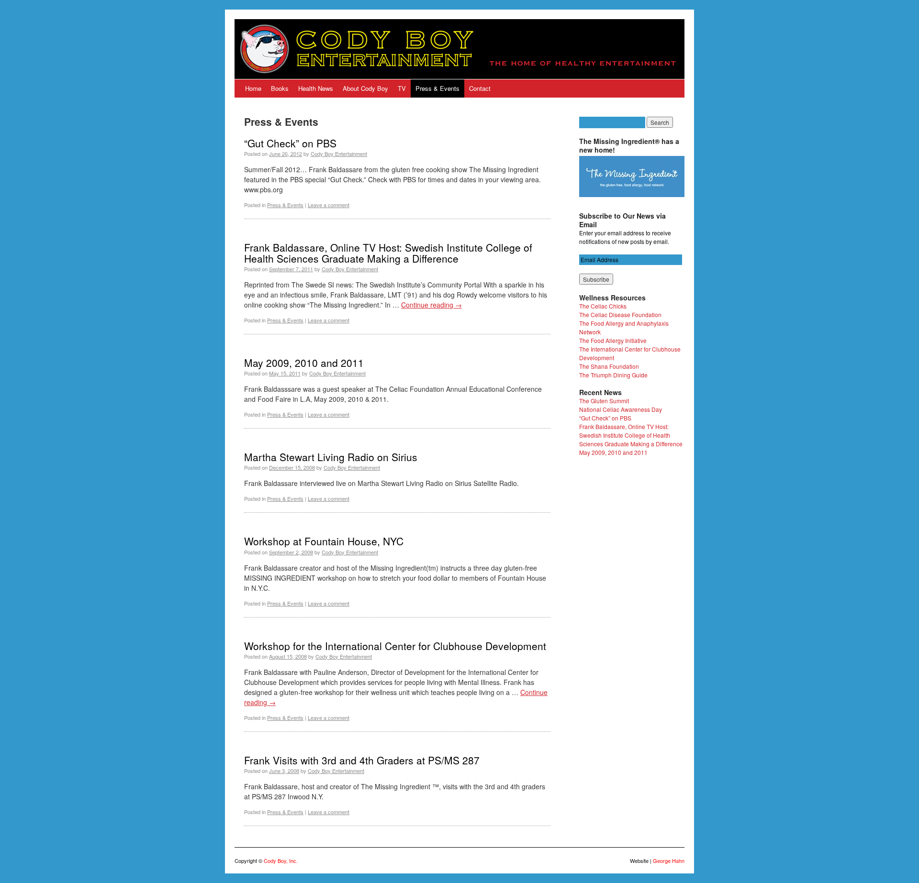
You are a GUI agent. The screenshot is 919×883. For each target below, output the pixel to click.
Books (280, 88)
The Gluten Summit (604, 401)
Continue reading (431, 304)
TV (402, 88)
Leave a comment (328, 205)
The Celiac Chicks (603, 306)
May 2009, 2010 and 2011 (304, 362)
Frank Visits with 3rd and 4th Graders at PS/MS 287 (362, 760)
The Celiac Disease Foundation (620, 314)
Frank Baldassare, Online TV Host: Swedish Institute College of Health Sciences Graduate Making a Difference (388, 252)
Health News (315, 88)
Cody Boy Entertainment (339, 153)
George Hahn (668, 860)
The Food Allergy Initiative (613, 340)
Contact (480, 88)
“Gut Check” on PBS (290, 143)
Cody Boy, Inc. (281, 860)
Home (253, 88)
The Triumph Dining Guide (613, 375)
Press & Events (437, 88)
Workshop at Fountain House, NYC (323, 541)
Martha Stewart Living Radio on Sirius (330, 457)
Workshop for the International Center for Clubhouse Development (395, 646)
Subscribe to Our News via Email (622, 220)
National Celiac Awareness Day (620, 409)
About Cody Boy (365, 88)
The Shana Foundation (609, 366)
